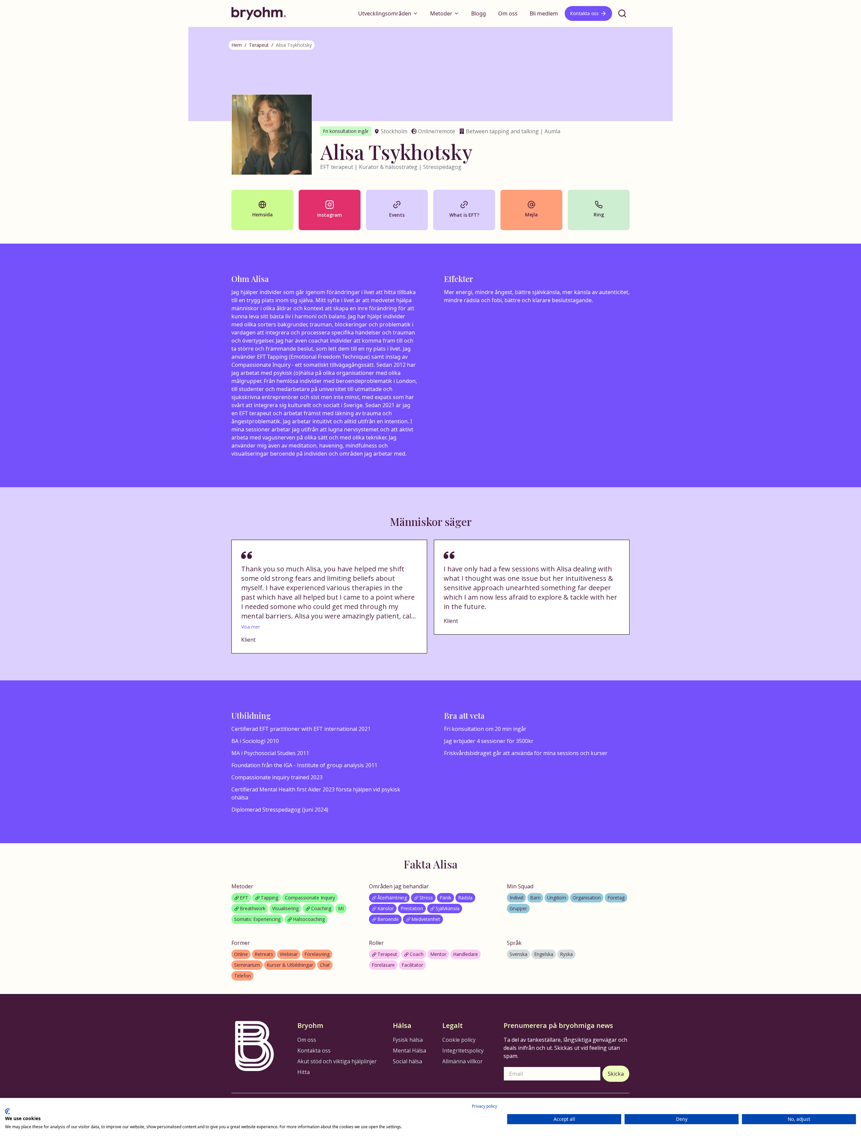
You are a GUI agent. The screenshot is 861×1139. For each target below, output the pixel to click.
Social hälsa (407, 1061)
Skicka (616, 1073)
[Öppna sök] (622, 13)
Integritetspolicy (463, 1050)
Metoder (441, 13)
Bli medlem (544, 13)
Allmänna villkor (462, 1061)
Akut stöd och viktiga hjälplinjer (337, 1061)
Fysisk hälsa (408, 1039)
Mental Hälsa (409, 1050)
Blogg (478, 13)
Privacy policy (484, 1106)
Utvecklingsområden (384, 13)
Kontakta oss (584, 13)
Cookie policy (459, 1039)
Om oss (508, 13)
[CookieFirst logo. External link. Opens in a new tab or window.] (7, 1111)
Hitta (303, 1072)
